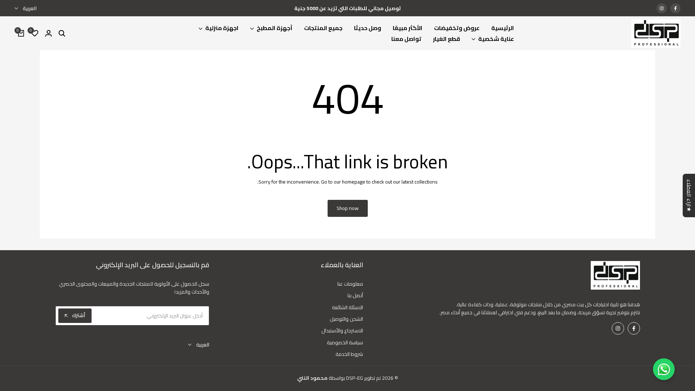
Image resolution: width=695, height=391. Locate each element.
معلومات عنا (350, 284)
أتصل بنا (355, 295)
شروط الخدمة (349, 354)
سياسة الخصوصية (345, 342)
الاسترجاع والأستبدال (342, 330)
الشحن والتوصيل (346, 319)
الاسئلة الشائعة (347, 307)
